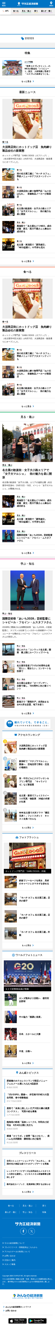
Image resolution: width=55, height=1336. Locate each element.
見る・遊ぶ (26, 11)
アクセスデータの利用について (17, 1251)
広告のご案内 (9, 1260)
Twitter (31, 1231)
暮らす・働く (46, 11)
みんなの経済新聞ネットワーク (27, 1296)
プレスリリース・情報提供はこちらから (20, 1247)
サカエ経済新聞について (14, 1243)
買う (36, 11)
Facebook (23, 1231)
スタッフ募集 (9, 1264)
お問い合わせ (9, 1256)
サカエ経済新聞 (27, 4)
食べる (16, 11)
